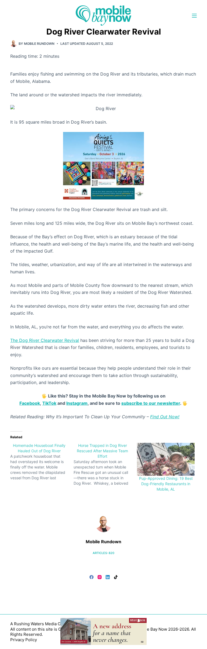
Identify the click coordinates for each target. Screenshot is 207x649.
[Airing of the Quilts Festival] (103, 165)
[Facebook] (91, 577)
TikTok (49, 403)
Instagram (77, 403)
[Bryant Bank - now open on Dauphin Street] (103, 631)
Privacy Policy (23, 639)
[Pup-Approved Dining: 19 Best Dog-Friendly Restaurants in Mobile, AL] (166, 459)
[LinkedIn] (108, 577)
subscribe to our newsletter (150, 403)
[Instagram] (100, 577)
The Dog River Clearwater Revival (44, 340)
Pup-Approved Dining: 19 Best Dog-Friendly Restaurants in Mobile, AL (166, 483)
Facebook (29, 403)
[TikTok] (116, 577)
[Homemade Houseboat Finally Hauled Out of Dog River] (42, 462)
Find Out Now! (164, 416)
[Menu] (194, 15)
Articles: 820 (103, 553)
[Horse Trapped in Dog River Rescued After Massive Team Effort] (105, 464)
